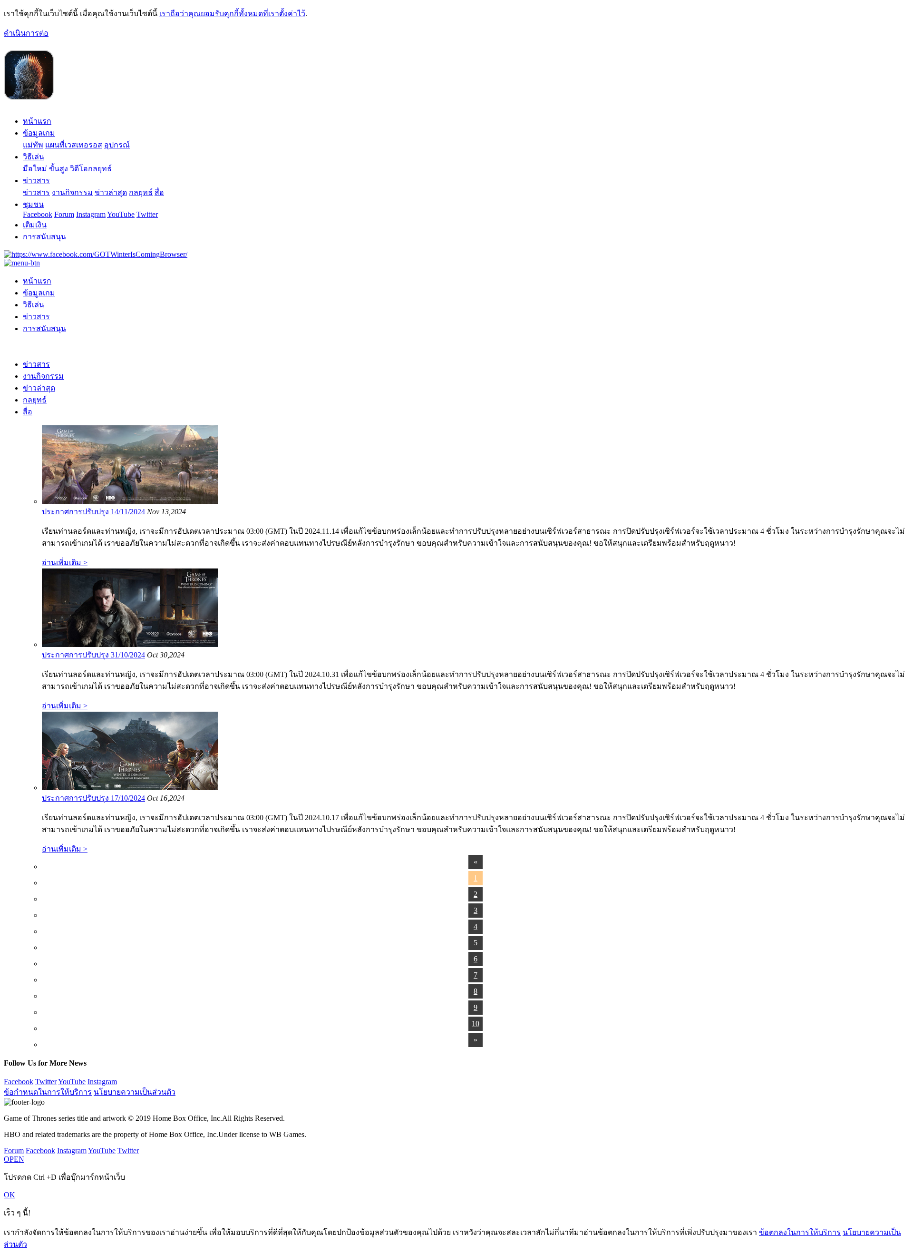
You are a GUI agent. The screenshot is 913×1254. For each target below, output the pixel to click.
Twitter (147, 214)
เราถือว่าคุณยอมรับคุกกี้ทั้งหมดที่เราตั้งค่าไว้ (232, 14)
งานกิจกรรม (72, 192)
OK (9, 1195)
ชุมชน (33, 204)
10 (475, 1023)
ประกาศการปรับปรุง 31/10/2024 (93, 655)
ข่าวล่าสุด (111, 192)
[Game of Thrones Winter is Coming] (29, 95)
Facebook (37, 214)
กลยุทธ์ (141, 192)
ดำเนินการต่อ (26, 33)
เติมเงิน (35, 225)
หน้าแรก (37, 121)
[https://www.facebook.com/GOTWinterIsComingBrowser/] (95, 254)
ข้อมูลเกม (39, 133)
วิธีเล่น (33, 157)
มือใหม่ (35, 169)
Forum (64, 214)
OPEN (14, 1159)
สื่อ (159, 192)
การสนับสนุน (44, 237)
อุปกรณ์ (117, 145)
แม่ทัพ (33, 145)
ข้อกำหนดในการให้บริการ (48, 1092)
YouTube (121, 214)
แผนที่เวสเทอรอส (73, 145)
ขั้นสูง (58, 169)
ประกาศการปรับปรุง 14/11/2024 (93, 512)
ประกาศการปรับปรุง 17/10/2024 (93, 798)
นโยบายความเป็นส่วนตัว (134, 1092)
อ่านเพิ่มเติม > (64, 562)
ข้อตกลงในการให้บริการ (800, 1232)
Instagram (91, 214)
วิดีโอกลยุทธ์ (91, 169)
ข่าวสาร (36, 180)
